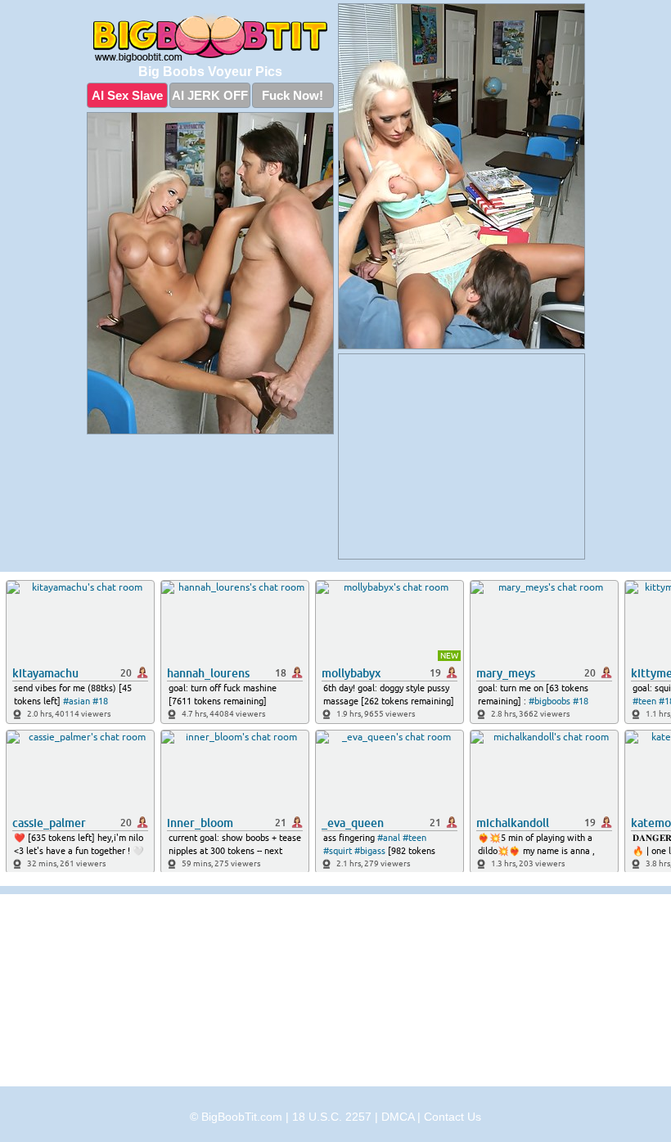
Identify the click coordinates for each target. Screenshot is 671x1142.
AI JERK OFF (210, 95)
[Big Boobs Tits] (210, 37)
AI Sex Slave (127, 95)
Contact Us (452, 1116)
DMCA (397, 1116)
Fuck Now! (292, 95)
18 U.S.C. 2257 (332, 1116)
